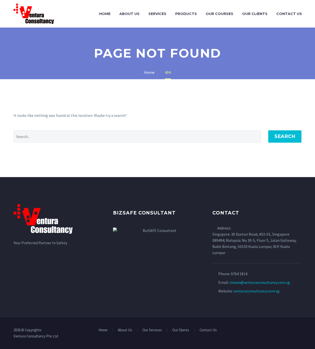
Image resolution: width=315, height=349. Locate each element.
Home (104, 14)
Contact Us (289, 14)
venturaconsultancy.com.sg (257, 290)
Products (186, 14)
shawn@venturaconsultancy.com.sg (260, 282)
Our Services (152, 330)
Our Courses (219, 14)
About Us (129, 14)
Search (284, 136)
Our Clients (255, 14)
